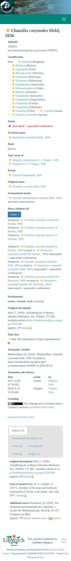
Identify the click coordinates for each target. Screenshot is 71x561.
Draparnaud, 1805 (27, 175)
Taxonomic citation (19, 349)
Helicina (20, 92)
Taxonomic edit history (21, 372)
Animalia (27, 61)
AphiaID (13, 41)
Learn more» (64, 540)
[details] (25, 328)
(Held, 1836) (31, 137)
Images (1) (34, 453)
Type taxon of (15, 155)
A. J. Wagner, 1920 (35, 160)
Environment (15, 296)
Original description (19, 308)
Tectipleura (21, 80)
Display (13, 214)
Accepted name (16, 132)
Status (11, 121)
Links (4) (17, 453)
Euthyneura (22, 76)
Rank (11, 144)
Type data (13, 334)
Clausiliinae (22, 107)
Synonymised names (19, 193)
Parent (12, 170)
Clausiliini (21, 111)
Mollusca (20, 65)
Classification (15, 57)
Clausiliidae (22, 103)
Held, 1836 (29, 186)
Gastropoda (22, 69)
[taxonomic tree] (15, 417)
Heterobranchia (24, 73)
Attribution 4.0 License (41, 407)
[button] (8, 30)
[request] (56, 518)
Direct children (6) (18, 208)
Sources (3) (18, 430)
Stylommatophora (25, 88)
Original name (16, 181)
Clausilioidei (22, 95)
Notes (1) (17, 446)
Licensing (13, 398)
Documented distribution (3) (27, 438)
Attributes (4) (35, 446)
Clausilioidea (22, 99)
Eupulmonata (23, 84)
